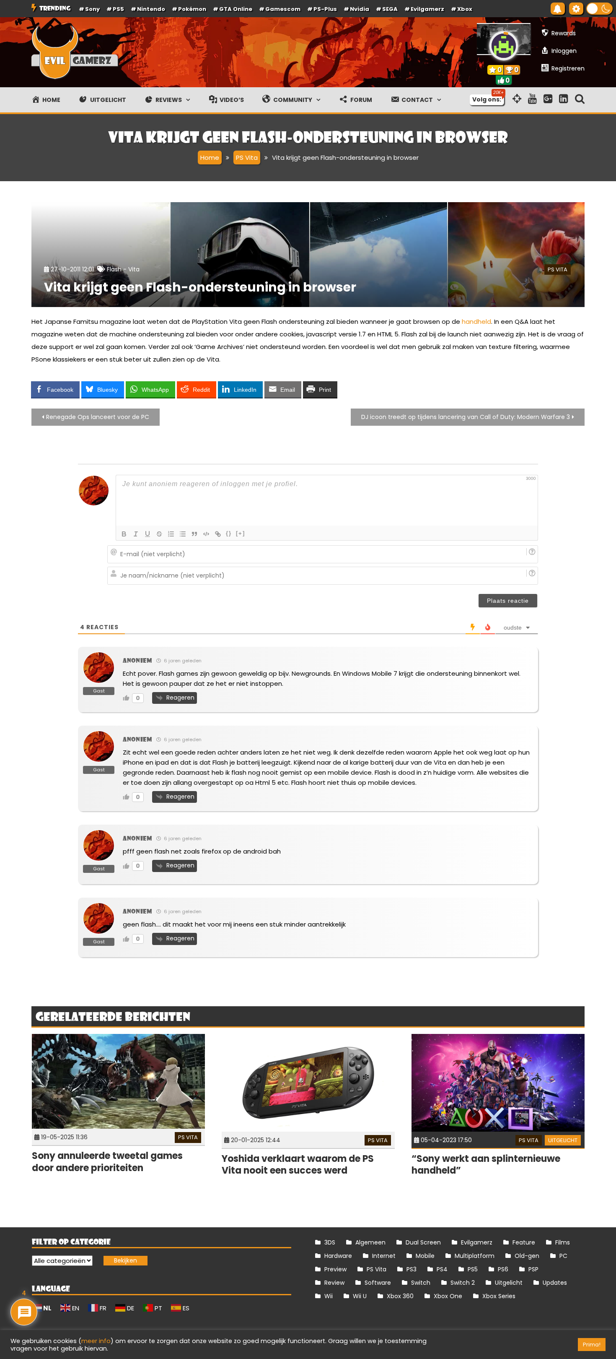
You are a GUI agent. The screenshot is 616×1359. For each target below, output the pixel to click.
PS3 (411, 1269)
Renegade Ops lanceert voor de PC (97, 417)
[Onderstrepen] (147, 534)
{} (229, 533)
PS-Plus (325, 9)
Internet (384, 1256)
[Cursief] (136, 534)
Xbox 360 (400, 1296)
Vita (134, 269)
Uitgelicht (562, 1140)
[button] (599, 9)
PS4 (442, 1269)
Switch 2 (462, 1282)
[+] (240, 533)
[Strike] (159, 534)
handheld (476, 321)
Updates (555, 1282)
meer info (96, 1341)
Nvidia (359, 9)
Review (334, 1282)
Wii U (360, 1296)
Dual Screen (423, 1242)
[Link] (218, 534)
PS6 (503, 1269)
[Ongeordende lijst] (183, 534)
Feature (523, 1242)
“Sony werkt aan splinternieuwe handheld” (486, 1164)
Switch (420, 1282)
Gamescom (282, 9)
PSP (533, 1269)
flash (114, 269)
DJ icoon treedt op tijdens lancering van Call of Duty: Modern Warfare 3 (465, 417)
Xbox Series (498, 1296)
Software (378, 1282)
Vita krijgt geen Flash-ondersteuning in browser (200, 287)
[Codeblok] (206, 534)
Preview (335, 1269)
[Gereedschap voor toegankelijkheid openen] (576, 9)
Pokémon (192, 9)
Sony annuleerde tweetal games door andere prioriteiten (107, 1161)
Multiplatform (474, 1256)
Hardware (338, 1256)
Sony (92, 9)
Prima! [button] (591, 1345)
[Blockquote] (194, 534)
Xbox (464, 9)
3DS (329, 1242)
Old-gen (527, 1256)
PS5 (118, 9)
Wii (328, 1296)
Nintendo (151, 9)
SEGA (390, 9)
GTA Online (235, 9)
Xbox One (448, 1296)
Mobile (425, 1256)
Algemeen (370, 1242)
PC (563, 1256)
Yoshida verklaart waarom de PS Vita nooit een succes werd (298, 1164)
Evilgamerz (427, 9)
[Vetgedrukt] (124, 534)
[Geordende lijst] (171, 534)
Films (562, 1242)
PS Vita (557, 269)
